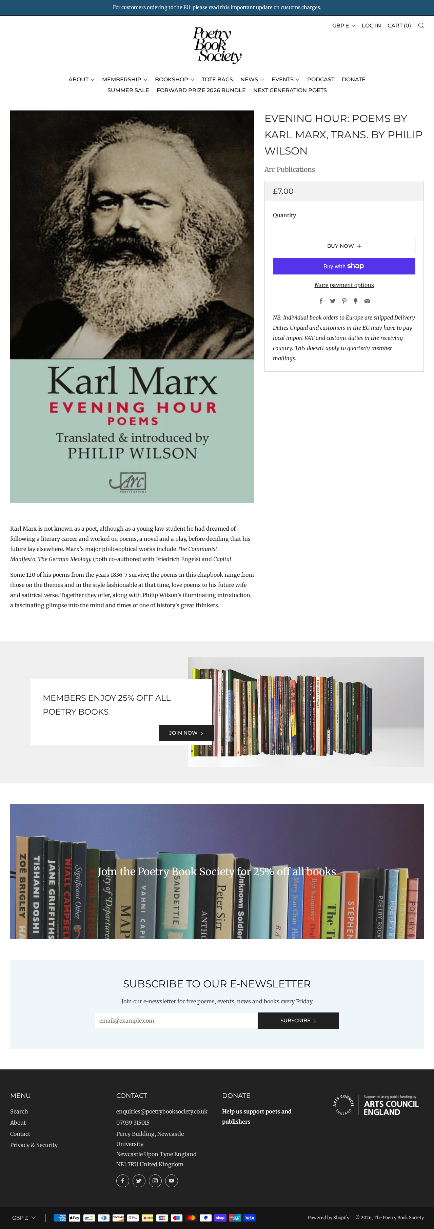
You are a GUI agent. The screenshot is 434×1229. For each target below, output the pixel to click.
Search (19, 1111)
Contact (20, 1133)
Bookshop (171, 79)
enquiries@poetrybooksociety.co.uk (162, 1111)
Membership (121, 79)
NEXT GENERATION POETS (290, 90)
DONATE (354, 79)
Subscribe (295, 1020)
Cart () (399, 25)
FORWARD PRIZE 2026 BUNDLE (201, 90)
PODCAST (320, 79)
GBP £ (340, 25)
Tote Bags (217, 79)
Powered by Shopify (328, 1217)
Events (283, 79)
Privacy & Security (34, 1145)
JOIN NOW (183, 733)
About (78, 79)
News (249, 79)
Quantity (284, 214)
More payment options (344, 284)
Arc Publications (289, 169)
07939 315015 (133, 1122)
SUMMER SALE (128, 90)
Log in (371, 25)
